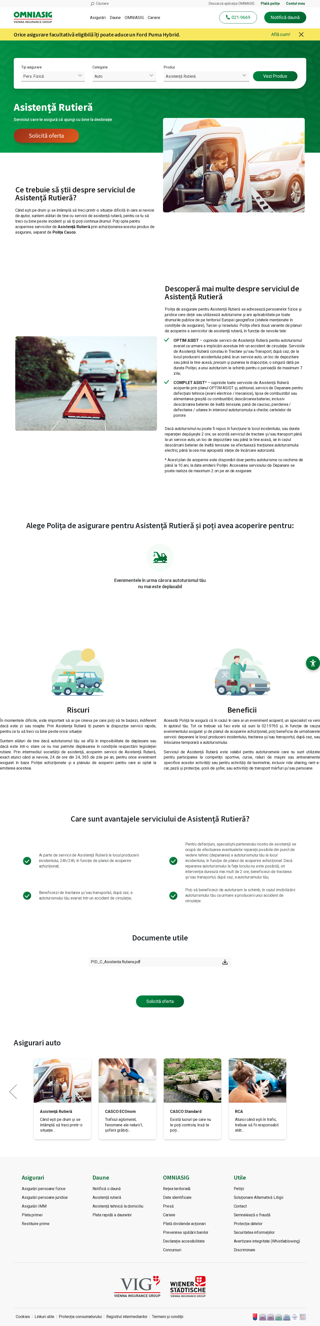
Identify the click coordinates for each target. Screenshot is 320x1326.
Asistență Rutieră (56, 1111)
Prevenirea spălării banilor (185, 1232)
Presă (168, 1206)
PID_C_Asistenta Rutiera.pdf (115, 961)
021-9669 (241, 17)
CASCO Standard (186, 1111)
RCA (239, 1111)
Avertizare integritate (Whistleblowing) (267, 1241)
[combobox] (53, 76)
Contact (240, 1206)
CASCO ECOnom (120, 1111)
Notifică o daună (106, 1188)
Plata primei (32, 1215)
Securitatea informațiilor (254, 1232)
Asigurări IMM (34, 1206)
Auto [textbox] (98, 76)
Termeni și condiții (167, 1316)
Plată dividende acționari (184, 1223)
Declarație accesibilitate (184, 1241)
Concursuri (172, 1250)
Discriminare (245, 1250)
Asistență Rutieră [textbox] (181, 76)
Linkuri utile (44, 1316)
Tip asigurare (31, 67)
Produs (169, 67)
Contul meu (295, 3)
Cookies (23, 1316)
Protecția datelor (248, 1223)
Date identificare (177, 1197)
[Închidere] (301, 34)
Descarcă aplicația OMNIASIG (231, 3)
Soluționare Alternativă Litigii (258, 1197)
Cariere (154, 17)
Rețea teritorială (176, 1188)
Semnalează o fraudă (252, 1215)
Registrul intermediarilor (127, 1316)
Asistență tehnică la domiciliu (117, 1206)
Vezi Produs (275, 76)
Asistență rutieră (106, 1197)
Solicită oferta (46, 135)
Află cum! (280, 34)
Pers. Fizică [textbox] (33, 76)
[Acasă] (35, 17)
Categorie (100, 67)
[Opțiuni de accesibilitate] (313, 663)
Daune (115, 17)
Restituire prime (35, 1223)
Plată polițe (270, 3)
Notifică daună (285, 17)
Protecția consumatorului (80, 1316)
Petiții (239, 1188)
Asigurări (98, 17)
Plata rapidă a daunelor (112, 1215)
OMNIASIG (134, 17)
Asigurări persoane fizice (44, 1188)
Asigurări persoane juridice (45, 1197)
